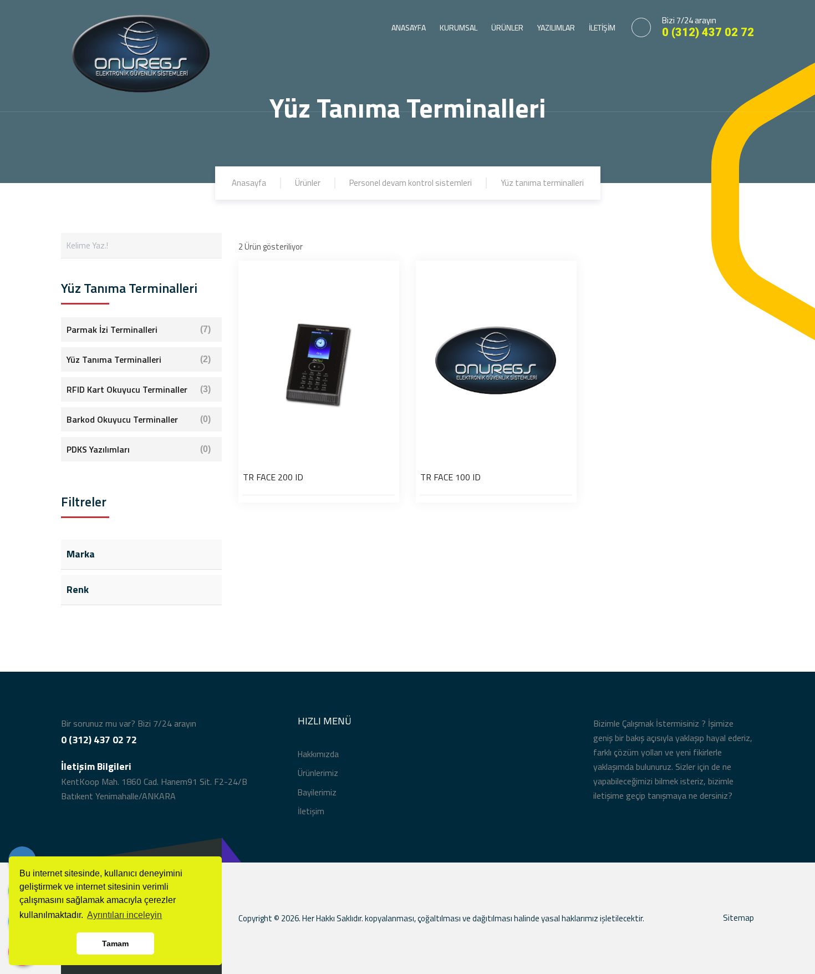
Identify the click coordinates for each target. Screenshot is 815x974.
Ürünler (307, 182)
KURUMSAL (458, 27)
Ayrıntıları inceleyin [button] (124, 915)
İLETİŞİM (602, 27)
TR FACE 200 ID (273, 477)
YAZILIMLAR (556, 27)
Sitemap (738, 917)
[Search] (209, 245)
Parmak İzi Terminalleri (139, 329)
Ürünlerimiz (318, 773)
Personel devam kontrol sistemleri (410, 182)
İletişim (311, 811)
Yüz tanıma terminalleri (542, 182)
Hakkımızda (318, 754)
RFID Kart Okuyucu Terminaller (139, 389)
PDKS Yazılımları (139, 449)
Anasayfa (249, 182)
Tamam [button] (115, 943)
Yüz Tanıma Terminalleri (139, 359)
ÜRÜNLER (507, 27)
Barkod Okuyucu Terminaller (139, 419)
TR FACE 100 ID (450, 477)
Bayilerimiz (317, 792)
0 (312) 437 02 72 (708, 32)
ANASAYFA (408, 27)
